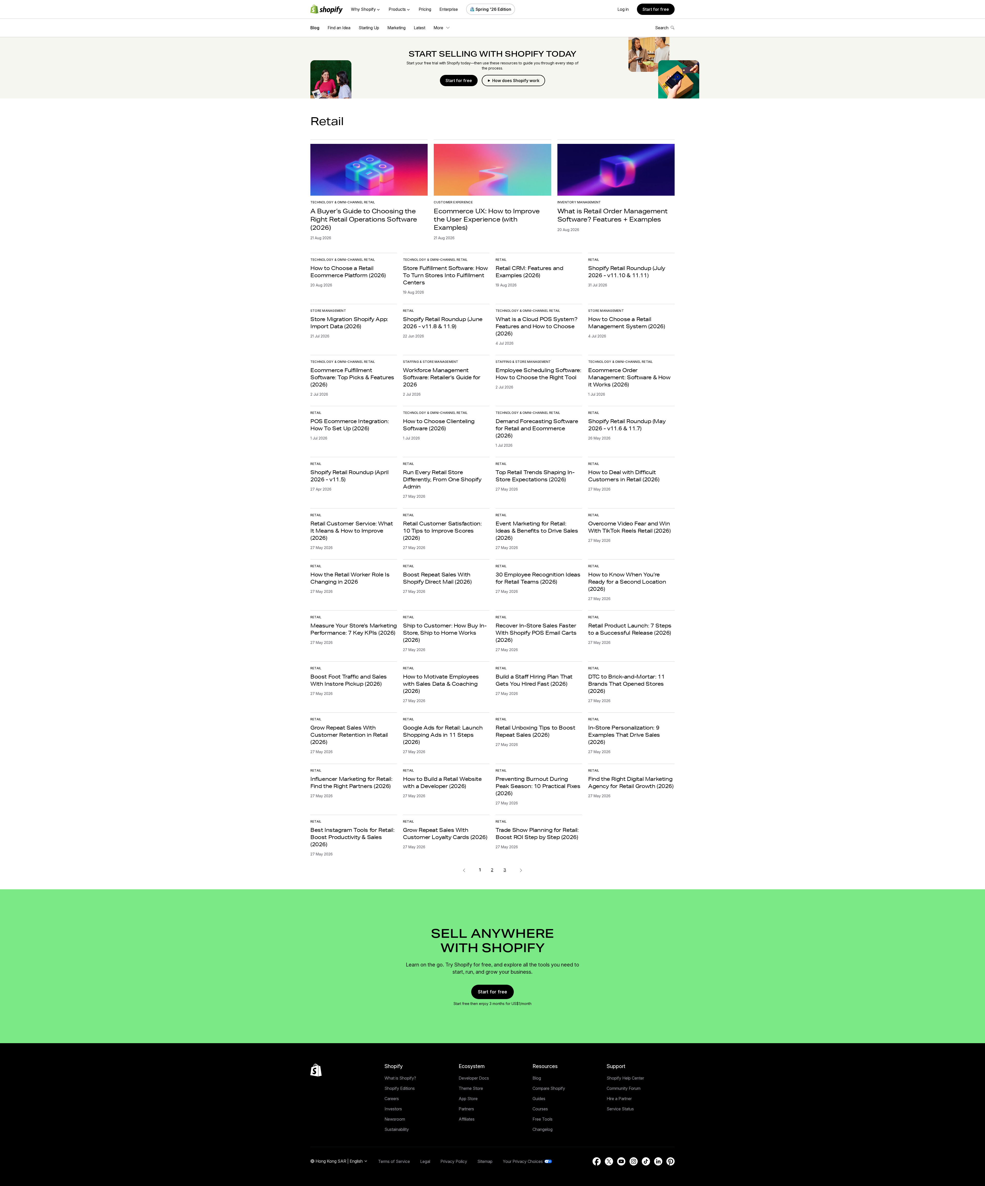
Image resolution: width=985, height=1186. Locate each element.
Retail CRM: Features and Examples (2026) (529, 271)
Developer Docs (474, 1078)
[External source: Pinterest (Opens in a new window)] (670, 1161)
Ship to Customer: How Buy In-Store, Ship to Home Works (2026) (444, 632)
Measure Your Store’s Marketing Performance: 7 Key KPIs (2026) (353, 629)
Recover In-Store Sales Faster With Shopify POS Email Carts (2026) (536, 632)
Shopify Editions (400, 1088)
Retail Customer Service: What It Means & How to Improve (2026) (351, 530)
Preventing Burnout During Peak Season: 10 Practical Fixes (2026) (538, 786)
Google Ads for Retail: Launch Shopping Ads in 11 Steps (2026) (442, 734)
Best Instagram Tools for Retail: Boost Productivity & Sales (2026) (352, 837)
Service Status (620, 1108)
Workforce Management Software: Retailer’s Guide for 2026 (441, 377)
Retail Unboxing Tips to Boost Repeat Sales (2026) (535, 731)
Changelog (543, 1129)
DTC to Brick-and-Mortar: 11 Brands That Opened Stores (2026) (626, 683)
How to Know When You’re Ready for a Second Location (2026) (627, 581)
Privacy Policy (453, 1161)
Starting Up (369, 27)
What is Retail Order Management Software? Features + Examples (612, 215)
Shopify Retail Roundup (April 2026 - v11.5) (349, 475)
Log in (623, 9)
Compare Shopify (549, 1088)
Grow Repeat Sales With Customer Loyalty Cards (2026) (445, 833)
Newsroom (395, 1119)
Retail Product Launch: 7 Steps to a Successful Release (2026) (630, 629)
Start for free (656, 9)
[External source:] (521, 870)
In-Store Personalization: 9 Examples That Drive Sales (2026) (624, 734)
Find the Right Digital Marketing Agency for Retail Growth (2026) (631, 782)
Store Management (328, 311)
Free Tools (543, 1119)
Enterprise (448, 9)
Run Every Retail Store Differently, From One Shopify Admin (442, 479)
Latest (419, 27)
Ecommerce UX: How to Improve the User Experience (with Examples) (487, 219)
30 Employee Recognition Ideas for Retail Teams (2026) (538, 578)
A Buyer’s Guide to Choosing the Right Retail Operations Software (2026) (363, 219)
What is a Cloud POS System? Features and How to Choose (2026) (536, 326)
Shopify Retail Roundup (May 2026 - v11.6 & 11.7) (626, 424)
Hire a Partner (619, 1098)
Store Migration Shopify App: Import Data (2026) (349, 322)
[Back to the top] (316, 1070)
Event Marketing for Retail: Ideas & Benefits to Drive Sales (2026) (537, 530)
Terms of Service (394, 1161)
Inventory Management (579, 202)
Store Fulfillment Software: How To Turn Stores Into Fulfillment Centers (445, 275)
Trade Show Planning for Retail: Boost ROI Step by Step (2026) (537, 833)
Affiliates (467, 1119)
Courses (540, 1108)
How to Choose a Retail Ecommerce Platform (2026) (348, 271)
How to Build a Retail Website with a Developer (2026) (442, 782)
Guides (539, 1098)
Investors (393, 1108)
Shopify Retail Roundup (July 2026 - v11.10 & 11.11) (626, 271)
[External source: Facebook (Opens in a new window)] (597, 1161)
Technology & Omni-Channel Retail (342, 202)
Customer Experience (453, 202)
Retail (501, 260)
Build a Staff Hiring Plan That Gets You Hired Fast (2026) (534, 680)
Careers (392, 1098)
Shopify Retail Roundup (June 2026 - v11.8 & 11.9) (442, 322)
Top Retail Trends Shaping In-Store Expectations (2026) (535, 475)
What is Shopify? (400, 1078)
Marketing (396, 27)
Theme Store (471, 1088)
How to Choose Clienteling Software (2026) (439, 424)
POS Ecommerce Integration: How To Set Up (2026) (349, 424)
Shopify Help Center (625, 1078)
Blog (314, 27)
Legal (425, 1161)
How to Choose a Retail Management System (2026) (626, 322)
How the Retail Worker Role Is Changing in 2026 (349, 578)
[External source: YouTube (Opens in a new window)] (621, 1161)
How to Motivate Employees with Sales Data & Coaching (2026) (441, 683)
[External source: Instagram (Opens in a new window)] (633, 1161)
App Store (468, 1098)
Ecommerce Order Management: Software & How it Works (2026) (629, 377)
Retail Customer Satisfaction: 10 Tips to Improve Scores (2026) (442, 530)
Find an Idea (339, 27)
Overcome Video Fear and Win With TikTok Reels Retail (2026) (629, 527)
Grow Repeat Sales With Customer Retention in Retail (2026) (349, 734)
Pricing (425, 9)
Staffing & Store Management (430, 362)
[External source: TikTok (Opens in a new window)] (646, 1161)
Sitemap (485, 1161)
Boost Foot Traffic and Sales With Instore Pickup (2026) (348, 680)
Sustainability (397, 1129)
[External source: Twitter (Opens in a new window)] (609, 1161)
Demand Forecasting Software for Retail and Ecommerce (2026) (537, 428)
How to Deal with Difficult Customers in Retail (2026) (623, 475)
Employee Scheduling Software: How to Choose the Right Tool (538, 373)
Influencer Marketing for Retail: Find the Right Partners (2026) (351, 782)
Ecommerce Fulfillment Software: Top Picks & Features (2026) (352, 377)
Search (661, 27)
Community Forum (624, 1088)
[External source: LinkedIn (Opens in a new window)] (658, 1161)
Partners (466, 1108)
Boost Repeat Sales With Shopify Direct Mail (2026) (437, 578)
